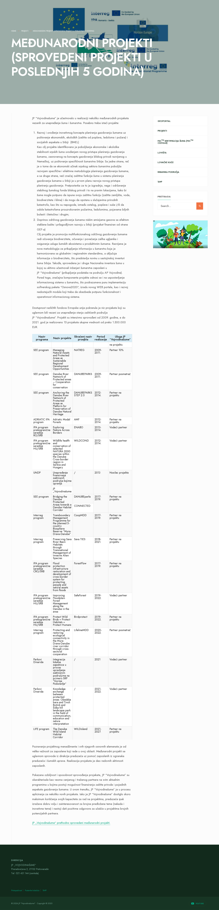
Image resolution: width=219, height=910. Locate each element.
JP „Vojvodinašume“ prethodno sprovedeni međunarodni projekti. (71, 823)
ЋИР (160, 181)
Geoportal (164, 121)
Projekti (24, 31)
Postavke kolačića (32, 890)
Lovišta (162, 152)
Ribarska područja (168, 172)
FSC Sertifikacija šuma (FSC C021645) (175, 141)
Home (13, 31)
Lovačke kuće (166, 162)
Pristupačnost (16, 890)
